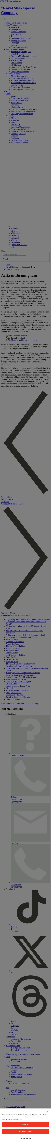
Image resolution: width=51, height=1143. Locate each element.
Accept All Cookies (25, 1131)
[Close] (47, 1111)
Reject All (25, 1124)
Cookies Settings (25, 1138)
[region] (25, 1125)
